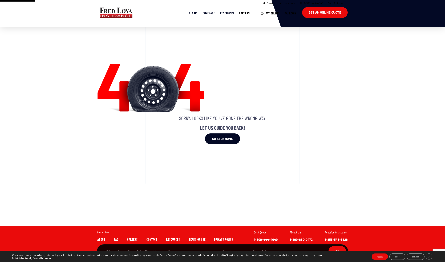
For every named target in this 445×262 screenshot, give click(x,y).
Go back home (222, 139)
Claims (193, 13)
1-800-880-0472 (301, 239)
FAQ (116, 239)
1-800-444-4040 (266, 239)
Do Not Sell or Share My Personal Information (31, 258)
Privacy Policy (223, 239)
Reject (397, 256)
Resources (227, 13)
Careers (132, 239)
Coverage (209, 13)
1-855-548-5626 (336, 239)
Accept (380, 256)
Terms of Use (197, 239)
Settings (415, 256)
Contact (151, 239)
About (101, 239)
